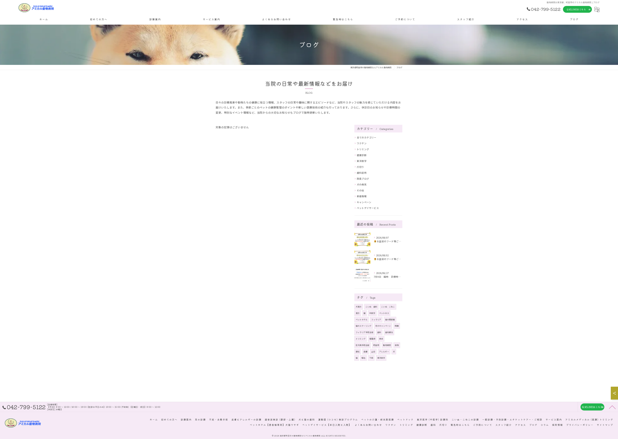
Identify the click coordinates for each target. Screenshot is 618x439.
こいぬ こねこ (388, 306)
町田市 (376, 345)
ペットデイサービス (368, 208)
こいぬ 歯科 (371, 306)
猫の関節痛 (390, 319)
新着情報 (362, 196)
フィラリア (376, 319)
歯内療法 (389, 332)
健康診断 (362, 155)
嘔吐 (363, 357)
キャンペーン (364, 202)
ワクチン (362, 143)
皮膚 (365, 351)
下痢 (371, 357)
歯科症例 (362, 172)
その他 (360, 190)
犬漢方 (359, 306)
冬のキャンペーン (383, 325)
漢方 (358, 313)
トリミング (363, 149)
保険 (397, 345)
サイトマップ (605, 424)
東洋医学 (362, 161)
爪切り (360, 167)
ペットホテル (361, 319)
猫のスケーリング (363, 325)
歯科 (379, 332)
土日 (373, 351)
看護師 (372, 338)
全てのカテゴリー (366, 137)
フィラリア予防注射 (364, 332)
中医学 (372, 313)
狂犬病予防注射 (362, 345)
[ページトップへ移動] (612, 407)
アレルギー (384, 351)
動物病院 (387, 345)
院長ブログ (363, 178)
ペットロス (384, 313)
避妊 (358, 351)
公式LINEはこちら (576, 9)
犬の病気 (362, 184)
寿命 (381, 338)
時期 (397, 325)
